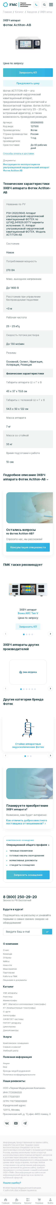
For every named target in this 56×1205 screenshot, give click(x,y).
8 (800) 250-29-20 (20, 897)
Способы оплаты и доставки (18, 153)
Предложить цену (28, 83)
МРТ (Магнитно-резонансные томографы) (24, 1004)
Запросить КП (28, 72)
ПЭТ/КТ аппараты (12, 1023)
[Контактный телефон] (36, 4)
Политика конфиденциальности (19, 1074)
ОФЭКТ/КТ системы (13, 1019)
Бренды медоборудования (16, 1071)
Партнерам (8, 972)
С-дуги (6, 1011)
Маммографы (10, 1000)
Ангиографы (9, 1015)
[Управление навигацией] (51, 4)
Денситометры (11, 1030)
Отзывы (7, 957)
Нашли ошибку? (12, 1182)
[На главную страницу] (17, 4)
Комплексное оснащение (16, 1043)
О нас (6, 950)
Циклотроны (9, 1026)
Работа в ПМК (10, 976)
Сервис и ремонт (12, 1047)
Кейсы (6, 961)
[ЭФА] (28, 672)
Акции (6, 1063)
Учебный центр (10, 1050)
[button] (28, 477)
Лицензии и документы (15, 980)
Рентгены (8, 996)
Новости (7, 965)
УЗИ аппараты (10, 993)
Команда (7, 954)
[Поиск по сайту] (44, 4)
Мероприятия (10, 969)
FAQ (5, 1067)
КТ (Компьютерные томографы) (19, 1008)
